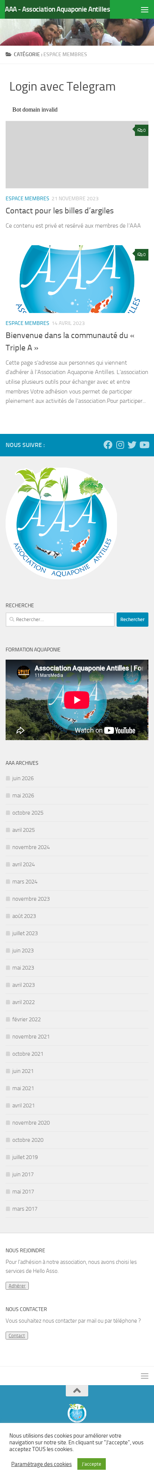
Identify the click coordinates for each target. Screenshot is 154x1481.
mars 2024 (24, 881)
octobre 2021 (27, 1053)
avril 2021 (23, 1105)
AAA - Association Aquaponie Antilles (57, 9)
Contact (17, 1335)
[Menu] (144, 9)
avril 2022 (23, 1002)
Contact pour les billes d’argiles (60, 211)
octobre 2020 (27, 1140)
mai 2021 (23, 1088)
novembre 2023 (31, 898)
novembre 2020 (31, 1122)
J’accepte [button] (91, 1464)
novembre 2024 (31, 847)
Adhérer (17, 1286)
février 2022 (26, 1019)
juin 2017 (23, 1174)
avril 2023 (23, 985)
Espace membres (27, 198)
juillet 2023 (25, 933)
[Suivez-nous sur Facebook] (108, 444)
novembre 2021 (31, 1036)
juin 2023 (23, 950)
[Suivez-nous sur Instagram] (120, 444)
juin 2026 (23, 778)
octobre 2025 (27, 812)
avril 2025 (23, 830)
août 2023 (24, 916)
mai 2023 (23, 967)
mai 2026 (23, 795)
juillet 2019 (25, 1157)
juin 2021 (23, 1071)
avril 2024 (23, 864)
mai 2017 (23, 1191)
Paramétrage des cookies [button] (41, 1464)
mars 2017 (24, 1208)
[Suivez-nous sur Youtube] (143, 444)
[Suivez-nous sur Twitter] (131, 444)
